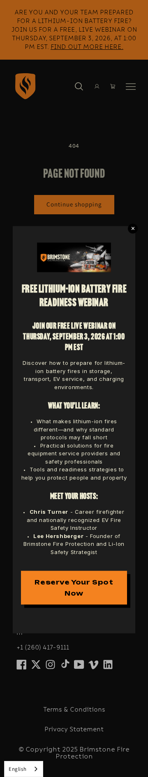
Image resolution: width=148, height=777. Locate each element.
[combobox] (23, 769)
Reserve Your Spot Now (74, 587)
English (17, 768)
